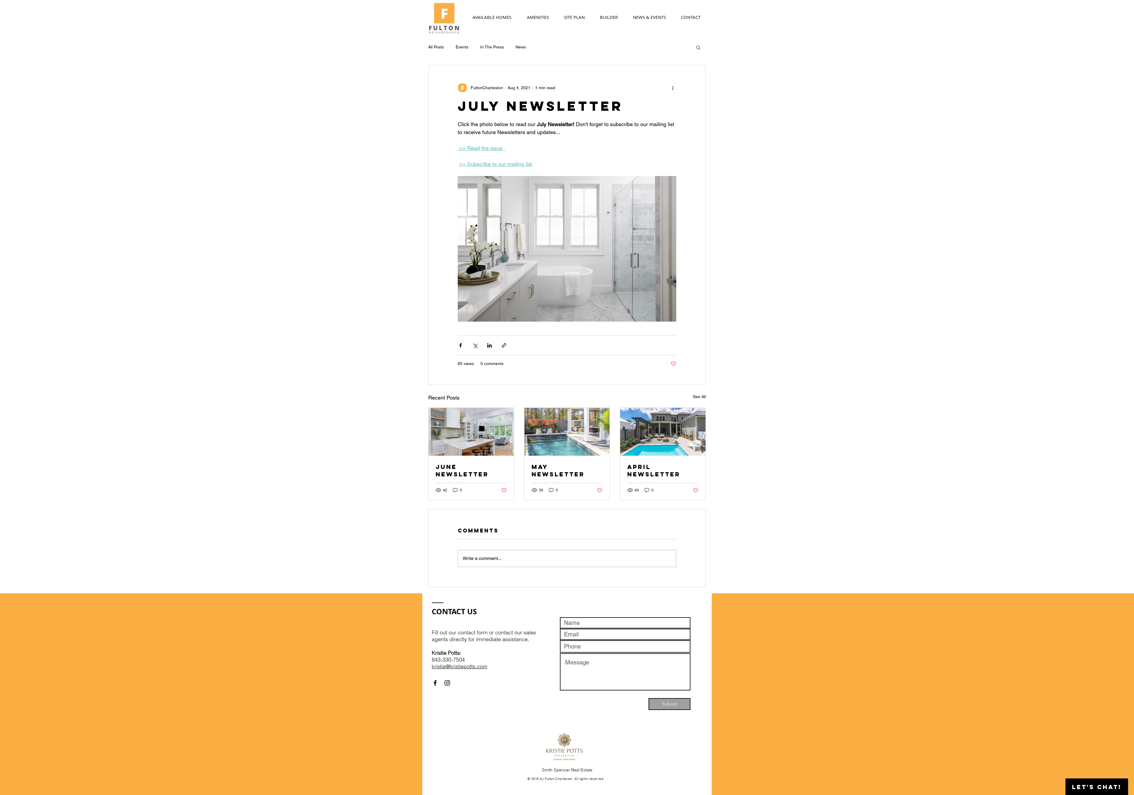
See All (699, 396)
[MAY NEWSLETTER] (567, 432)
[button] (698, 47)
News (521, 47)
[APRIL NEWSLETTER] (663, 432)
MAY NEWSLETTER (558, 470)
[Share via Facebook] (460, 345)
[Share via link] (504, 345)
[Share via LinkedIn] (489, 345)
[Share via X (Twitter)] (475, 345)
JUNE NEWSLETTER (462, 470)
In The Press (492, 47)
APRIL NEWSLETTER (653, 470)
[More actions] (672, 87)
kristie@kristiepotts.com (459, 666)
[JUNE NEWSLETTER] (471, 432)
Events (462, 47)
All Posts (436, 47)
